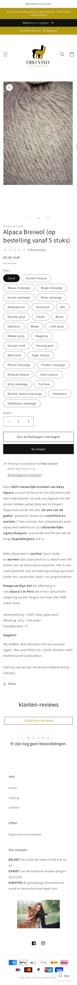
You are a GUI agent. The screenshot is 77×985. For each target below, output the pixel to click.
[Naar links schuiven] (29, 218)
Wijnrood (14, 355)
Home (13, 788)
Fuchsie (44, 384)
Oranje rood (16, 346)
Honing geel (45, 346)
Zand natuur (49, 374)
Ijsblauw (14, 326)
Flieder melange (53, 365)
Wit (62, 307)
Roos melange (51, 297)
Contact (14, 807)
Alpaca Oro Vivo (33, 977)
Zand (11, 278)
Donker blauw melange (25, 394)
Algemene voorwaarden (25, 834)
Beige (35, 326)
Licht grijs (57, 326)
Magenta (42, 336)
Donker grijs (16, 317)
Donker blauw (36, 278)
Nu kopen (38, 449)
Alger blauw (40, 355)
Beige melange (51, 288)
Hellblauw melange (22, 403)
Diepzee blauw (18, 374)
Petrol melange (19, 365)
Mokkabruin (16, 307)
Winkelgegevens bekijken (24, 475)
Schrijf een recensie (39, 720)
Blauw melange (19, 288)
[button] (5, 54)
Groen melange (19, 297)
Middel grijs (16, 336)
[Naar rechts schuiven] (48, 218)
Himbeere (60, 394)
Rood (59, 317)
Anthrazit (43, 307)
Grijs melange (18, 384)
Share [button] (12, 684)
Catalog (14, 798)
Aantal (7, 413)
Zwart (40, 317)
